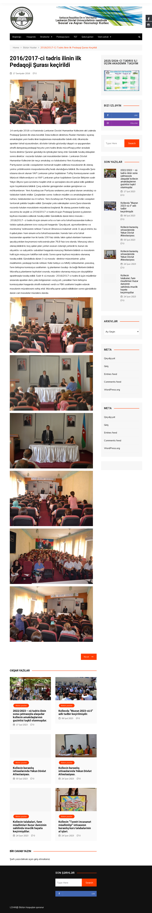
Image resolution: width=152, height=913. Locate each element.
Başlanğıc (16, 37)
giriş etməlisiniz (42, 859)
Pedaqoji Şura (63, 37)
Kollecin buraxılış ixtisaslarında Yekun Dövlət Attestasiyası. (29, 771)
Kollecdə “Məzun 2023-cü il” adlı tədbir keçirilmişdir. (75, 712)
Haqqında (31, 37)
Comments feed (112, 381)
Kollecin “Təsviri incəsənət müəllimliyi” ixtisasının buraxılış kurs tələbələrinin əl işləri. (74, 826)
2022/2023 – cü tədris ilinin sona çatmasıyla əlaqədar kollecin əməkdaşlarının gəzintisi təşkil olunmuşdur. (30, 715)
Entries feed (110, 373)
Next (86, 656)
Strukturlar (45, 37)
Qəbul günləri (87, 37)
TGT (75, 37)
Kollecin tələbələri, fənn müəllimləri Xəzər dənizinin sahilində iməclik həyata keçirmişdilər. (29, 826)
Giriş (106, 366)
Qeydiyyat (109, 358)
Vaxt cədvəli (103, 37)
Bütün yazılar (21, 705)
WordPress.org (112, 389)
